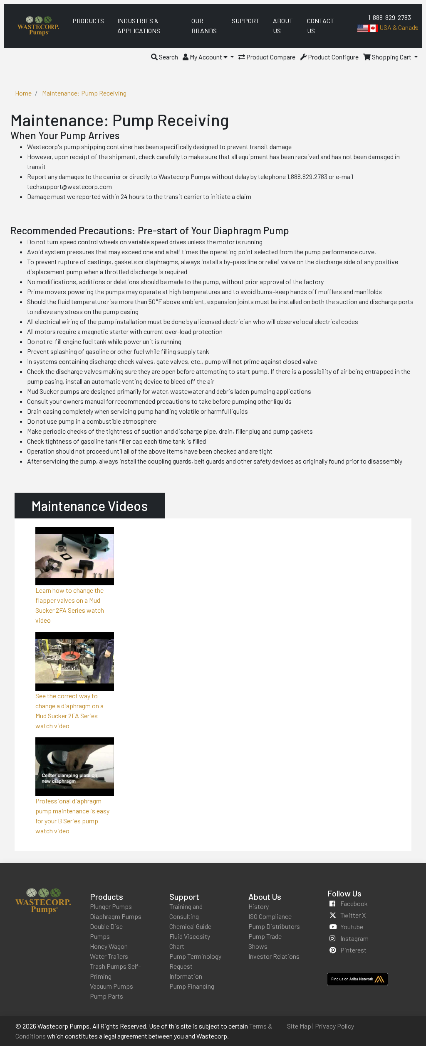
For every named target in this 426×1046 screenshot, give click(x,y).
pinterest (353, 950)
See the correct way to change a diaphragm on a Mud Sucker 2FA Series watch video (69, 710)
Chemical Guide (190, 926)
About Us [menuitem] (283, 25)
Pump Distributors (274, 926)
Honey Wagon (109, 946)
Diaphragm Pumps (115, 916)
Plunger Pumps (111, 906)
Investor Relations (274, 956)
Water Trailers (109, 956)
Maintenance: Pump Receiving (84, 93)
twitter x (353, 915)
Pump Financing (191, 986)
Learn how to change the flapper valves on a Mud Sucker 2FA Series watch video (69, 605)
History (258, 906)
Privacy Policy (334, 1026)
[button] (164, 57)
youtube (351, 927)
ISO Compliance (270, 916)
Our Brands (204, 25)
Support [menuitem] (246, 21)
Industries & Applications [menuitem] (138, 25)
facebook (354, 903)
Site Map (299, 1026)
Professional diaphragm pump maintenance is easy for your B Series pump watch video (72, 816)
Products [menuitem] (88, 21)
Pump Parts (106, 996)
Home (23, 93)
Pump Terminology (195, 956)
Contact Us (320, 25)
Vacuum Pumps (111, 986)
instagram (354, 938)
